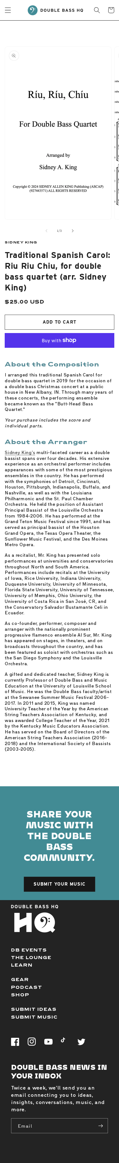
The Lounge (31, 957)
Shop (20, 994)
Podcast (26, 987)
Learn (22, 964)
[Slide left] (46, 231)
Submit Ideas (34, 1009)
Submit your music (59, 884)
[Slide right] (72, 231)
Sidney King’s (20, 452)
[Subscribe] (101, 1125)
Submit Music (34, 1016)
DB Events (29, 949)
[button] (8, 10)
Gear (20, 979)
